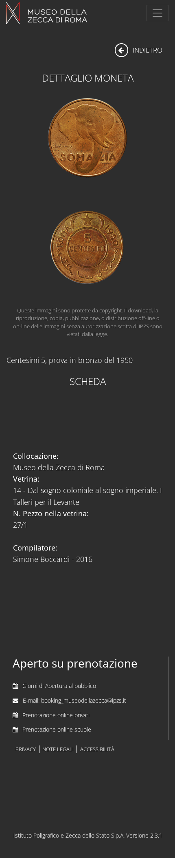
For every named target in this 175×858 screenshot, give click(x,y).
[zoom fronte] (87, 138)
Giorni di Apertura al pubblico (59, 686)
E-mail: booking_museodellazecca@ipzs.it (74, 700)
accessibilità (97, 749)
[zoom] (87, 246)
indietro (146, 50)
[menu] (157, 13)
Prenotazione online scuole (56, 729)
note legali (58, 749)
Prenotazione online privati (56, 715)
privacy (25, 749)
